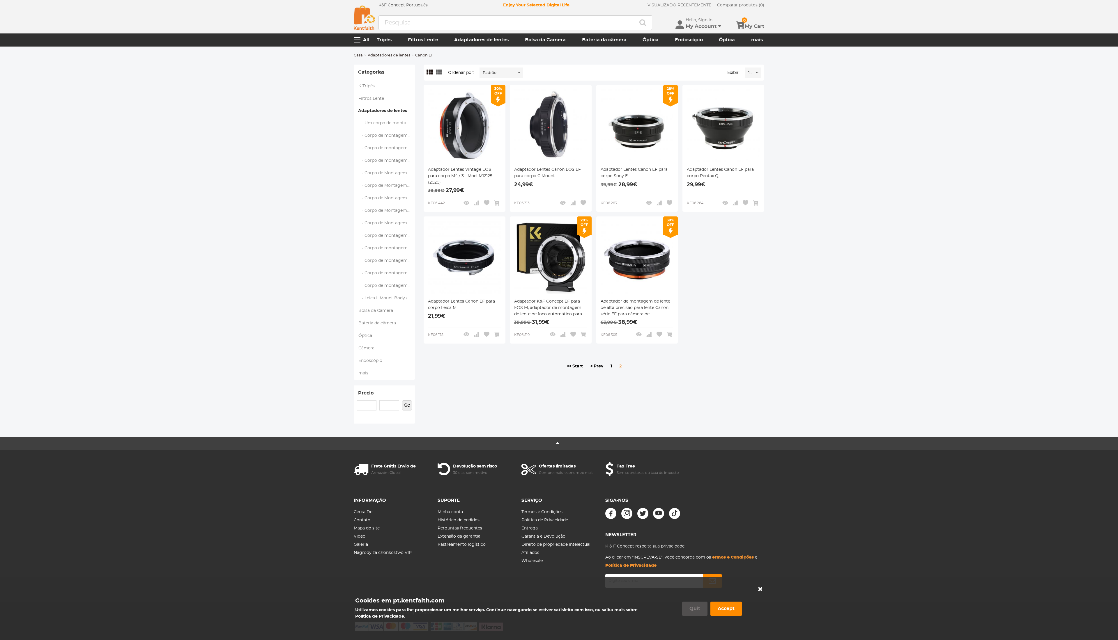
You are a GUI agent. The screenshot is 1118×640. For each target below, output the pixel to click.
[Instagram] (626, 513)
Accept (726, 608)
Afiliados (530, 553)
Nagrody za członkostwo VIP (383, 553)
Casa (358, 55)
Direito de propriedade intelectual (555, 545)
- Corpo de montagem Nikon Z (386, 248)
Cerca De (363, 512)
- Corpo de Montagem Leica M (386, 173)
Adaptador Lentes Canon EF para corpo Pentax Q (720, 173)
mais (757, 40)
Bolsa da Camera (545, 40)
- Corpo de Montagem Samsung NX (386, 223)
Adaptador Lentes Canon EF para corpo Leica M (461, 304)
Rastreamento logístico (462, 545)
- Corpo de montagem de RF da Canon (386, 273)
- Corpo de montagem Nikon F (386, 236)
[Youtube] (658, 513)
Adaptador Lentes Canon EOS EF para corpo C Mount (547, 173)
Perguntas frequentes (460, 528)
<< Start (575, 366)
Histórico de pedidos (459, 520)
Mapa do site (367, 528)
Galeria (361, 545)
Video (359, 536)
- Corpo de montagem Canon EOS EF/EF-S (386, 261)
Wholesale (532, 561)
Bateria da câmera (604, 40)
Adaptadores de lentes (481, 40)
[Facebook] (610, 513)
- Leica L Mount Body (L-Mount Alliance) (386, 298)
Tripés (384, 40)
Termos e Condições (541, 512)
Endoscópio (689, 40)
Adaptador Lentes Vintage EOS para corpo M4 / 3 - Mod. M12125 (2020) (460, 176)
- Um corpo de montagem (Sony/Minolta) (386, 123)
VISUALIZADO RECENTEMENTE (679, 5)
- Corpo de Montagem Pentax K (386, 198)
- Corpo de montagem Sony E (386, 286)
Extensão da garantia (459, 536)
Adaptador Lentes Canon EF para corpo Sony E (634, 173)
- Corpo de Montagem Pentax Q (386, 211)
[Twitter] (642, 513)
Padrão (489, 73)
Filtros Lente (423, 40)
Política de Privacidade (544, 520)
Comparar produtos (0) (740, 5)
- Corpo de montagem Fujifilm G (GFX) (386, 148)
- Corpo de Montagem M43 (386, 186)
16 (750, 73)
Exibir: (733, 73)
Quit (694, 608)
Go (407, 405)
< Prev (596, 366)
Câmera (366, 348)
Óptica (651, 40)
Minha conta (450, 512)
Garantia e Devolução (543, 536)
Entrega (529, 528)
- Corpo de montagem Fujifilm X (386, 136)
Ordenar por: (461, 73)
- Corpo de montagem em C (386, 161)
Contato (362, 520)
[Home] (364, 18)
